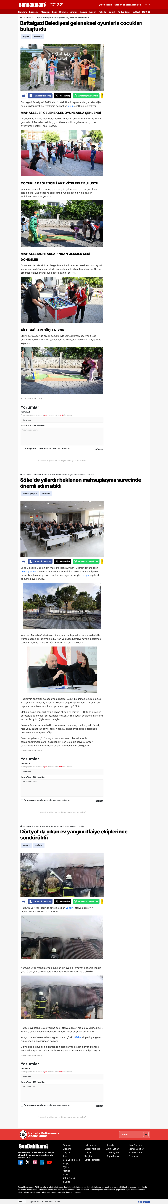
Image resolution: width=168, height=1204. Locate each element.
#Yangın (26, 845)
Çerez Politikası (92, 1159)
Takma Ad (25, 412)
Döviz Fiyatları (113, 1152)
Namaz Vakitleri (136, 1148)
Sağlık (112, 12)
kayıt (61, 415)
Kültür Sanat (124, 12)
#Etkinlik (38, 36)
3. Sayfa (137, 12)
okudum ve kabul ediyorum (47, 448)
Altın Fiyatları (112, 1148)
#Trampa (46, 493)
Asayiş (83, 12)
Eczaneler (133, 1156)
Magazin (45, 12)
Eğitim (92, 12)
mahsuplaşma (28, 571)
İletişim (88, 1156)
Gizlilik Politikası (92, 1148)
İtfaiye (77, 1037)
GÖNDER (99, 449)
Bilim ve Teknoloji (68, 12)
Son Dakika (26, 18)
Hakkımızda (90, 1145)
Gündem (22, 12)
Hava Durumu (135, 1145)
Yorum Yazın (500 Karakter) (33, 425)
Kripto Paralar (113, 1156)
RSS (23, 1201)
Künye (88, 1152)
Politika (102, 12)
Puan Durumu (135, 1152)
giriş (45, 415)
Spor (54, 12)
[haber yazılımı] (144, 1201)
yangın (69, 907)
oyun (71, 106)
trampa (85, 575)
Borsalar (110, 1145)
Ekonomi (33, 12)
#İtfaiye (38, 845)
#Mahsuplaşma (30, 493)
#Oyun (26, 36)
